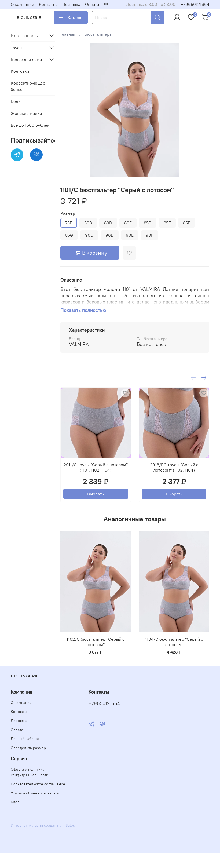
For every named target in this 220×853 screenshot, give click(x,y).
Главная (67, 34)
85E (167, 222)
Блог (15, 802)
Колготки (20, 71)
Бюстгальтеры (98, 34)
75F (68, 222)
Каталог (75, 17)
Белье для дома (26, 59)
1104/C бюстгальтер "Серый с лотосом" (174, 641)
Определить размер (28, 747)
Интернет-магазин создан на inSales (43, 825)
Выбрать (95, 493)
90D (109, 235)
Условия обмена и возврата (35, 793)
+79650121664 (195, 4)
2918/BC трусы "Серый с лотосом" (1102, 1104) (174, 467)
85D (148, 222)
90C (89, 235)
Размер (67, 213)
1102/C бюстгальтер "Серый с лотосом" (95, 641)
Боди (16, 101)
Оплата (92, 4)
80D (108, 222)
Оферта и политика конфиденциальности (29, 772)
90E (130, 235)
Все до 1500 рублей (30, 125)
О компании (22, 4)
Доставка (71, 4)
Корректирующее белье (28, 86)
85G (69, 235)
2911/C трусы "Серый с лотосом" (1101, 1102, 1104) (96, 467)
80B (88, 222)
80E (128, 222)
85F (186, 222)
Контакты (48, 4)
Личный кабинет (25, 738)
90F (149, 235)
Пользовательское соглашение (38, 784)
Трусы (16, 47)
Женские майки (26, 113)
